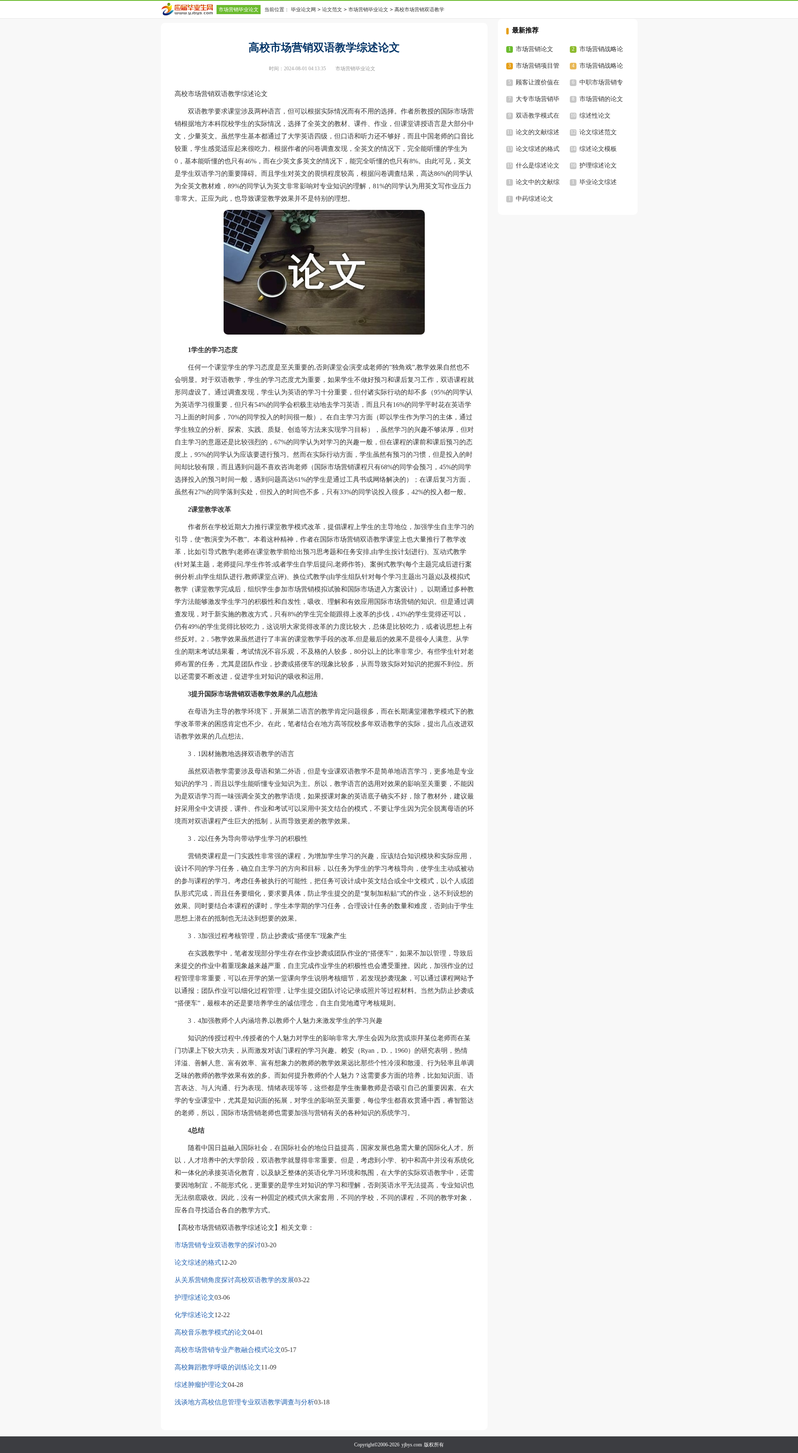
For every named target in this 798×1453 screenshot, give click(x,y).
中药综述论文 (534, 198)
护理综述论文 (194, 1297)
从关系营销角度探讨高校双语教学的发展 (234, 1279)
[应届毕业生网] (189, 9)
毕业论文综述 (598, 182)
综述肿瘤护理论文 (201, 1384)
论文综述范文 (598, 132)
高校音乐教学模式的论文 (211, 1332)
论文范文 (332, 9)
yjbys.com (411, 1445)
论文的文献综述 (537, 132)
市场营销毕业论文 (239, 9)
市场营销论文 (534, 49)
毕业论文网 (303, 9)
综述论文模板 (598, 148)
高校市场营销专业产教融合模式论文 (228, 1349)
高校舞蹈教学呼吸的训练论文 (218, 1367)
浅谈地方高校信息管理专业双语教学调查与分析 (244, 1402)
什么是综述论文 (537, 165)
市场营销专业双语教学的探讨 (218, 1245)
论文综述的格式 (198, 1262)
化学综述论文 (194, 1314)
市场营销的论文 (601, 99)
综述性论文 (595, 115)
